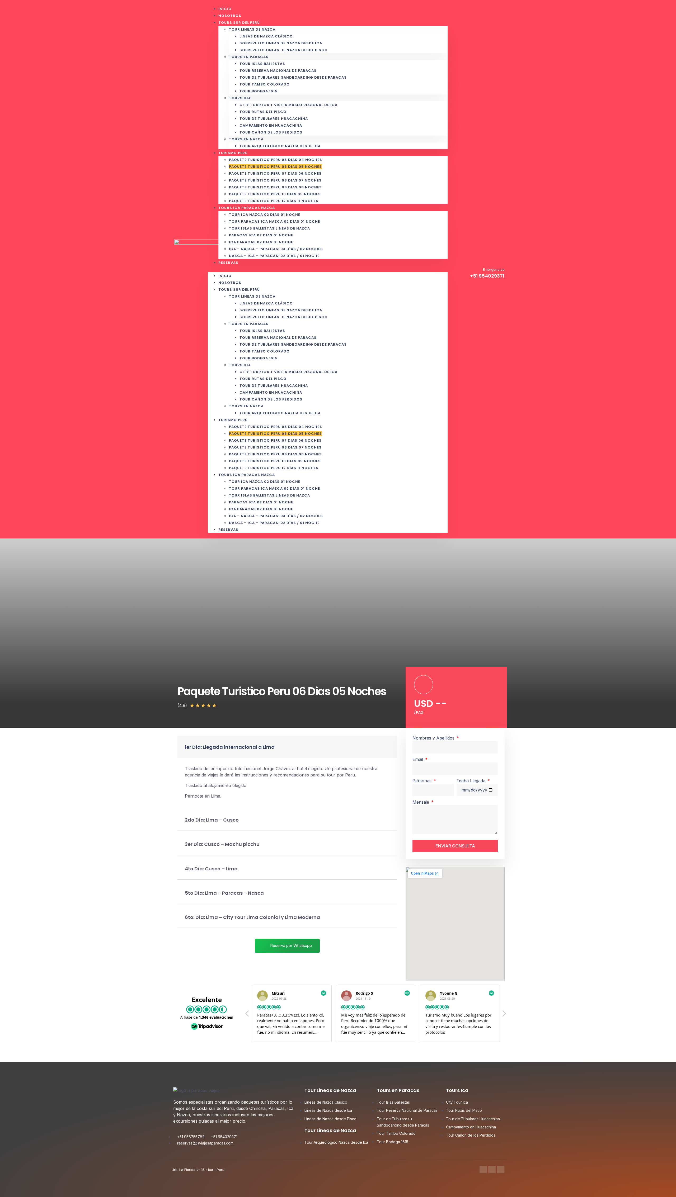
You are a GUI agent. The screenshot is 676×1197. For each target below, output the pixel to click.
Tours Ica (240, 98)
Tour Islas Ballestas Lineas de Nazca (269, 228)
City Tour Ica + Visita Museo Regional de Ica (288, 104)
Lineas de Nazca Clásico (266, 36)
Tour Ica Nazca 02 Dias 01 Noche (264, 214)
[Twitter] (492, 1169)
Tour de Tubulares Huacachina (274, 118)
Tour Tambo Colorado (265, 84)
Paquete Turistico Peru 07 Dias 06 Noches (275, 173)
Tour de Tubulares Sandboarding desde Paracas (293, 77)
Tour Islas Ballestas (262, 63)
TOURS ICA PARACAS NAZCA (246, 207)
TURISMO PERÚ (233, 152)
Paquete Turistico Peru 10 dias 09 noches (275, 194)
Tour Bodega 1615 (259, 91)
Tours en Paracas (249, 56)
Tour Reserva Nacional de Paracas (278, 70)
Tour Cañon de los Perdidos (271, 132)
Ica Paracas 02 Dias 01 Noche (261, 242)
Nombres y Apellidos (434, 738)
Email (418, 759)
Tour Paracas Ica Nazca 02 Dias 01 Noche (274, 221)
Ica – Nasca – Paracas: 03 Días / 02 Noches (276, 248)
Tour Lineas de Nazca (252, 29)
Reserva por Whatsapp (290, 945)
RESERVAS (228, 262)
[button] (328, 269)
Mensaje (421, 802)
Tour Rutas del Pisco (263, 111)
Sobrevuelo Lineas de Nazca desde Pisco (284, 50)
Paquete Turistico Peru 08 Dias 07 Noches (275, 180)
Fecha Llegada (472, 780)
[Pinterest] (500, 1169)
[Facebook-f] (483, 1169)
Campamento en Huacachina (271, 125)
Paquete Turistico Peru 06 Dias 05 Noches (275, 166)
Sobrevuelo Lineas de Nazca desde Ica (281, 43)
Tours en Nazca (246, 139)
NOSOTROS (229, 282)
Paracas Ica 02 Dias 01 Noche (261, 235)
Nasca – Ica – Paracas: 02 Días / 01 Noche (274, 255)
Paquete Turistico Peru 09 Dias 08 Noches (275, 187)
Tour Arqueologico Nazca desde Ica (280, 146)
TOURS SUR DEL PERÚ (239, 22)
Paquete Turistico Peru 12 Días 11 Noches (273, 467)
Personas (422, 780)
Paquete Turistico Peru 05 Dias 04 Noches (275, 159)
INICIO (225, 275)
